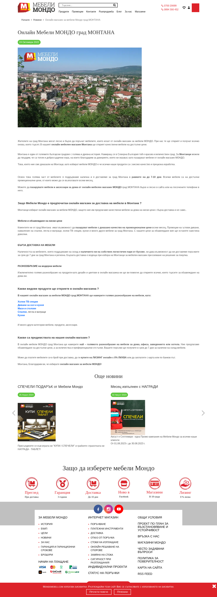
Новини (46, 537)
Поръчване (98, 524)
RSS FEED (145, 573)
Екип (44, 528)
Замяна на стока (102, 555)
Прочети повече (98, 591)
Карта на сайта (150, 567)
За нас (45, 542)
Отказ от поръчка (102, 537)
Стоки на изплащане (105, 542)
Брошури (47, 555)
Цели (44, 533)
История (47, 524)
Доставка (97, 533)
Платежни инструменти (107, 528)
